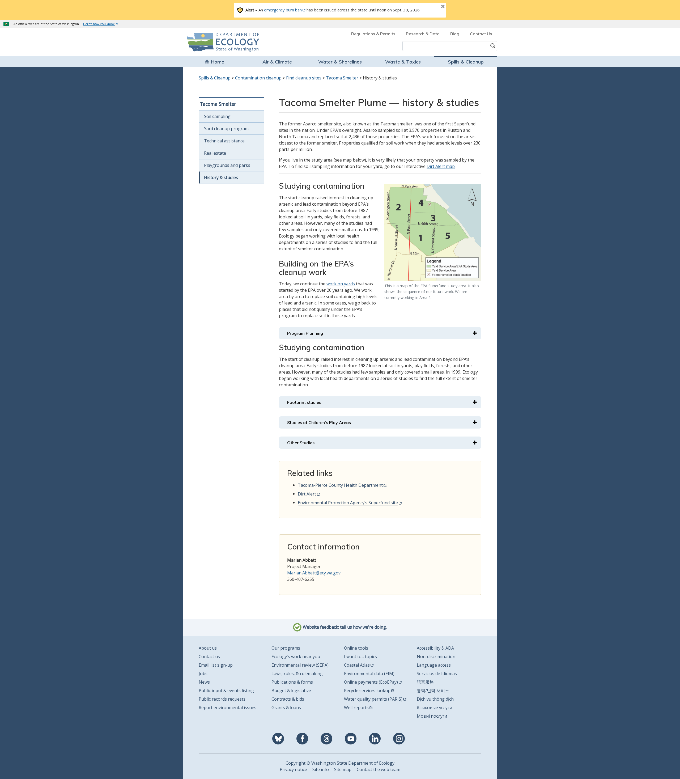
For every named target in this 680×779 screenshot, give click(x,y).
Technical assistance (224, 141)
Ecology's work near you (295, 656)
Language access (434, 665)
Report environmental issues (227, 707)
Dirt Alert (307, 494)
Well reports (356, 707)
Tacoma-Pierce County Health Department (340, 485)
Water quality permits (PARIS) (373, 699)
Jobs (203, 673)
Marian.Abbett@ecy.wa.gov (314, 573)
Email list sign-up (216, 665)
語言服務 (425, 682)
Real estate (215, 153)
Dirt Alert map (441, 166)
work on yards (340, 284)
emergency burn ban (283, 9)
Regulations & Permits (373, 33)
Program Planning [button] (305, 333)
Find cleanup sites (303, 78)
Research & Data (423, 33)
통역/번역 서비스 (433, 690)
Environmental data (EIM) (369, 673)
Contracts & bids (287, 699)
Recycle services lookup (367, 690)
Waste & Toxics (403, 62)
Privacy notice (293, 769)
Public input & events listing (226, 690)
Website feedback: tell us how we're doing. (344, 627)
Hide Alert (431, 7)
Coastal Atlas (357, 665)
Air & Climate (277, 62)
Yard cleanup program (226, 129)
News (204, 682)
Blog (454, 33)
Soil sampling (217, 116)
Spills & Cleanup (466, 62)
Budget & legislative (291, 690)
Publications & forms (292, 682)
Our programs (285, 648)
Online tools (356, 648)
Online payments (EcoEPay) (371, 682)
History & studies (221, 177)
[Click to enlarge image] (432, 232)
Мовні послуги (432, 716)
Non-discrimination (436, 656)
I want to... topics (360, 656)
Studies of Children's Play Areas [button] (319, 422)
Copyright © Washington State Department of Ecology (340, 763)
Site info (320, 769)
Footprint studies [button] (304, 402)
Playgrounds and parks (227, 165)
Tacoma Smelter (342, 78)
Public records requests (222, 699)
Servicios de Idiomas (437, 673)
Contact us (209, 656)
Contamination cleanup (258, 78)
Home (217, 62)
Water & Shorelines (340, 62)
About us (208, 648)
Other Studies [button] (300, 442)
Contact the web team (378, 769)
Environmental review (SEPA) (300, 665)
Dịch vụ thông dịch (435, 699)
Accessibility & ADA (435, 648)
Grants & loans (286, 707)
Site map (342, 769)
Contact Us (481, 33)
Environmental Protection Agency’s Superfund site (348, 503)
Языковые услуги (434, 707)
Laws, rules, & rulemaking (297, 673)
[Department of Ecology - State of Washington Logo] (217, 42)
